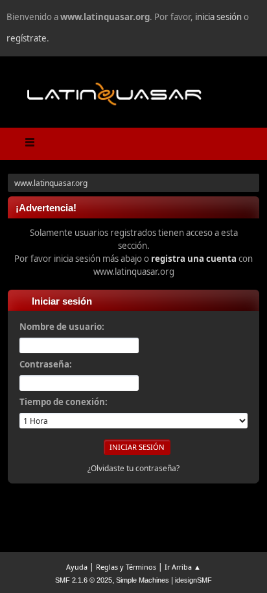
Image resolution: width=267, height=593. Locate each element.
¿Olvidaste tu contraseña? (133, 468)
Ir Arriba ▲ (183, 567)
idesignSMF (193, 580)
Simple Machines (142, 580)
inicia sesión (218, 17)
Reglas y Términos (126, 567)
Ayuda (76, 567)
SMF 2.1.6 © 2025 (83, 580)
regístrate (26, 38)
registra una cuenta (194, 258)
